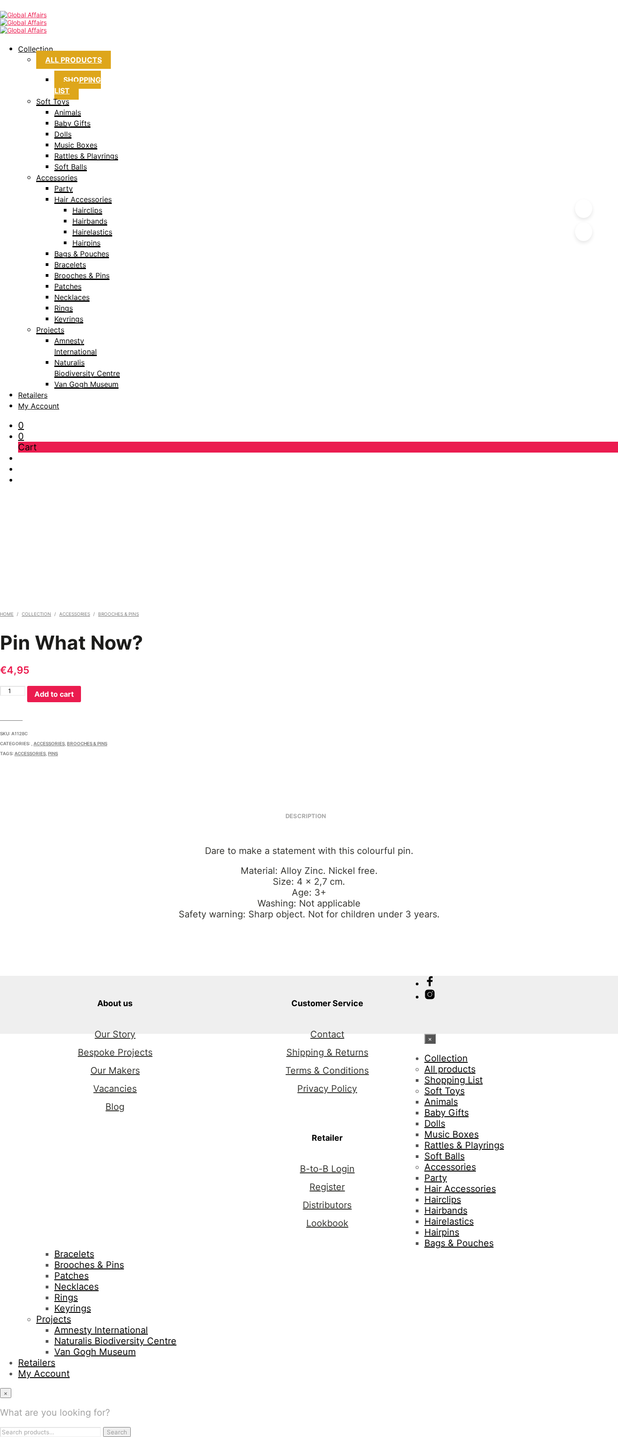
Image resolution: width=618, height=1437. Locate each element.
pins (53, 753)
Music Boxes (75, 144)
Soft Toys (52, 101)
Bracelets (70, 264)
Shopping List (77, 85)
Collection (35, 48)
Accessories (56, 177)
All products (73, 59)
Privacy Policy (327, 1088)
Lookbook (327, 1223)
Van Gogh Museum (86, 384)
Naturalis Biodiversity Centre (115, 1341)
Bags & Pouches (81, 253)
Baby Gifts (72, 123)
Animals (67, 112)
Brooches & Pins (81, 275)
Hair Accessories (83, 199)
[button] (21, 425)
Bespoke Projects (115, 1052)
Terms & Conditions (327, 1070)
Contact (327, 1034)
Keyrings (68, 318)
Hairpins (86, 242)
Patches (67, 286)
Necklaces (72, 297)
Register (327, 1186)
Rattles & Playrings (86, 155)
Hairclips (87, 210)
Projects (50, 329)
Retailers (33, 395)
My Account (38, 405)
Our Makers (115, 1070)
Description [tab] (305, 816)
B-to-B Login (327, 1168)
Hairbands (89, 221)
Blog (114, 1106)
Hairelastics (92, 231)
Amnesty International (101, 1330)
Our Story (115, 1034)
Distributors (327, 1205)
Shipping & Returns (327, 1052)
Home (7, 614)
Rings (63, 308)
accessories (30, 753)
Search (117, 1432)
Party (63, 188)
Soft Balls (70, 166)
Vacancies (115, 1088)
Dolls (62, 134)
